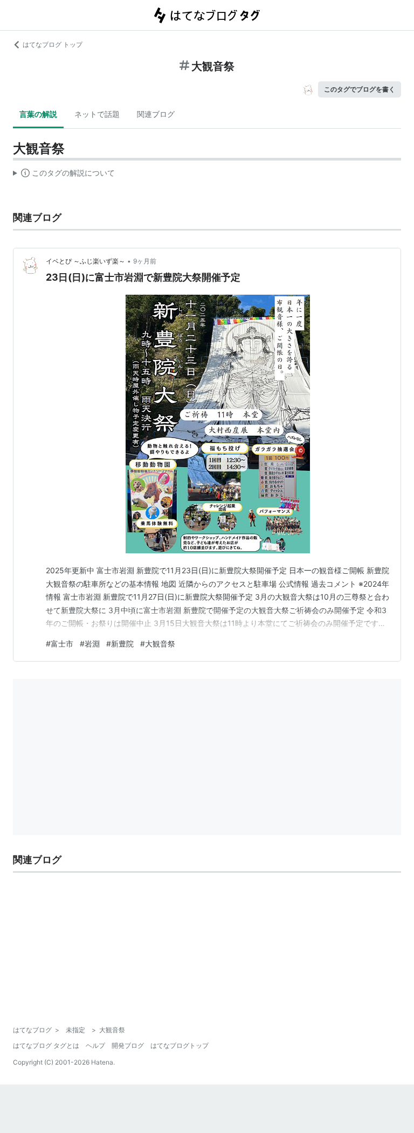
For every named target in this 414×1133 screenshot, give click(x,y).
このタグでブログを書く (359, 89)
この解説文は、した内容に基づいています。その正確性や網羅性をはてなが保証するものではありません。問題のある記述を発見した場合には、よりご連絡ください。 (64, 175)
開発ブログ (128, 1045)
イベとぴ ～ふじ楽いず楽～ (85, 261)
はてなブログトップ (179, 1045)
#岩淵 (90, 643)
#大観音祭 (157, 643)
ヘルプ (95, 1045)
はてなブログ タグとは (46, 1045)
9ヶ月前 (144, 261)
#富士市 (59, 643)
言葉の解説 (38, 114)
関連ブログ (156, 114)
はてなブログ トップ (52, 44)
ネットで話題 (97, 114)
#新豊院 (120, 643)
